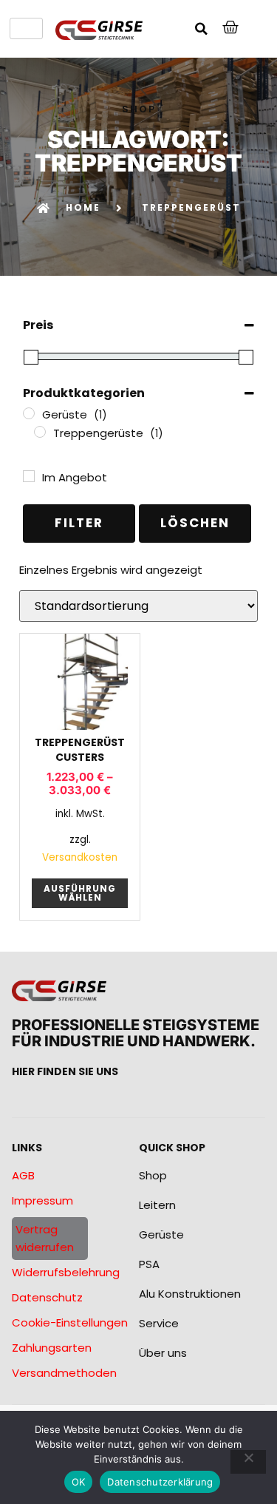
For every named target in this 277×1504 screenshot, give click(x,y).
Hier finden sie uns (65, 1071)
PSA (149, 1264)
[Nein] (248, 1462)
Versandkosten (79, 857)
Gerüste (161, 1234)
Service (159, 1323)
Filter (79, 523)
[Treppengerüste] (40, 432)
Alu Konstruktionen (190, 1293)
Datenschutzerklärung (160, 1482)
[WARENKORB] (231, 27)
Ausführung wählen (80, 893)
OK (79, 1482)
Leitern (157, 1205)
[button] (201, 29)
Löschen (195, 523)
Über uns (163, 1353)
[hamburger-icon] (26, 28)
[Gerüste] (29, 413)
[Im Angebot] (29, 476)
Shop (153, 1175)
